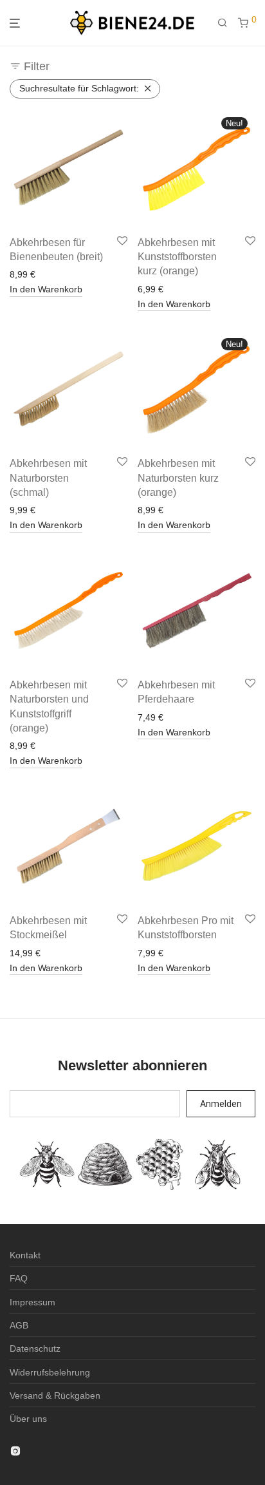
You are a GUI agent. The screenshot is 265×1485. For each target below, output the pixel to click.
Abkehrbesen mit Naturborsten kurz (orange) (178, 478)
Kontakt (25, 1255)
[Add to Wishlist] (122, 241)
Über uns (28, 1419)
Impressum (32, 1302)
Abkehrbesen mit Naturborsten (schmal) (48, 478)
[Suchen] (227, 23)
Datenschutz (35, 1348)
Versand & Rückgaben (55, 1395)
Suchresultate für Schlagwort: (79, 88)
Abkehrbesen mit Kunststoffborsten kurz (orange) (177, 257)
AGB (19, 1325)
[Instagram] (15, 1450)
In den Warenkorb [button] (46, 289)
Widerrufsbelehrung (50, 1372)
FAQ (19, 1278)
